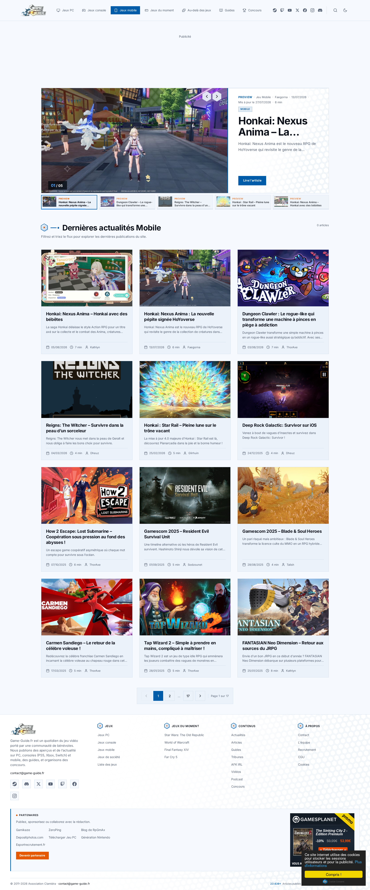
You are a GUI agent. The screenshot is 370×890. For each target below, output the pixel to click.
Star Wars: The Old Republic (184, 735)
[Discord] (320, 10)
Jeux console (107, 742)
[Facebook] (304, 10)
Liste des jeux (107, 764)
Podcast (237, 779)
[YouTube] (289, 10)
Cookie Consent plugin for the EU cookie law (333, 881)
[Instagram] (312, 10)
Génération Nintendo (95, 837)
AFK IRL (236, 764)
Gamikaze (23, 830)
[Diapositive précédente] (206, 96)
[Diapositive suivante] (216, 96)
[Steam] (274, 10)
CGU (301, 757)
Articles (236, 742)
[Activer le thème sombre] (345, 10)
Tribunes (237, 757)
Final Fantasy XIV (176, 749)
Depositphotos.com (29, 837)
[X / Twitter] (297, 10)
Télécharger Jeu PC (62, 837)
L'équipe (304, 742)
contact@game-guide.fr (27, 773)
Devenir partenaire (32, 855)
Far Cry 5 (170, 757)
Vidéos (236, 771)
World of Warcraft (176, 742)
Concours (238, 786)
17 (188, 696)
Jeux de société (109, 757)
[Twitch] (282, 10)
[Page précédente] (146, 696)
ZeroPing (55, 830)
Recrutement (307, 749)
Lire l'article (252, 180)
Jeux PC (103, 735)
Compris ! (334, 874)
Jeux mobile (106, 749)
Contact (303, 735)
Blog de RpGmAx (93, 830)
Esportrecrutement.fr (30, 844)
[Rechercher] (335, 10)
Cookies (303, 764)
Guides (236, 749)
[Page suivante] (200, 696)
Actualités (238, 735)
